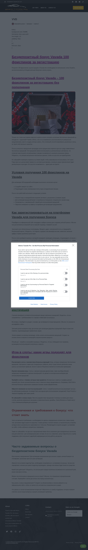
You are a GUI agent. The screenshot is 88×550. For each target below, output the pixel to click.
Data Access (44, 304)
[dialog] (44, 275)
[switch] (65, 273)
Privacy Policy (53, 304)
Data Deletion (34, 304)
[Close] (73, 245)
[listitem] (44, 269)
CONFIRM (31, 298)
